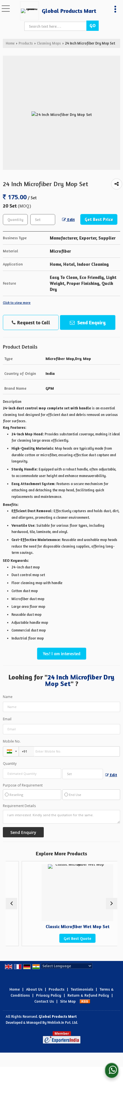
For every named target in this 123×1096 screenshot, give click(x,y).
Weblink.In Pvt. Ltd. (62, 1022)
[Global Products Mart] (31, 10)
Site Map (68, 1001)
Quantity (10, 763)
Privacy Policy (48, 995)
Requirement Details (19, 806)
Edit (70, 219)
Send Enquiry (91, 322)
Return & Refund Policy (88, 995)
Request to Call (33, 322)
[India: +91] (11, 751)
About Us (34, 989)
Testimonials (82, 989)
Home (10, 43)
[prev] (11, 903)
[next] (111, 903)
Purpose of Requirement (23, 785)
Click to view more (17, 303)
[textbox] (56, 26)
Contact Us (44, 1001)
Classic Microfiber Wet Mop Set (67, 926)
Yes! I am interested (61, 653)
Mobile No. (12, 741)
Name (8, 696)
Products (26, 43)
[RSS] (85, 1001)
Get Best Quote (67, 938)
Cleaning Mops (49, 43)
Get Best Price (99, 219)
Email (7, 719)
